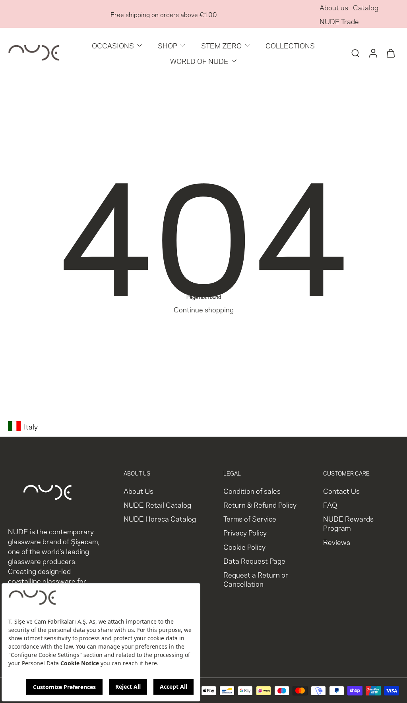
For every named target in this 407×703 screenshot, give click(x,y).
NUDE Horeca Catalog (160, 518)
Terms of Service (249, 518)
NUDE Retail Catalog (157, 504)
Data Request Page (254, 559)
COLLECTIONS (290, 45)
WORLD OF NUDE (199, 60)
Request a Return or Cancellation (255, 578)
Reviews (336, 541)
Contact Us (341, 490)
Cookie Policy (244, 546)
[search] (355, 53)
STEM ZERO (221, 45)
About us (334, 7)
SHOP (167, 45)
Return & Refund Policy (260, 504)
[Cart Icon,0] (390, 52)
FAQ (330, 504)
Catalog (365, 7)
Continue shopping (204, 309)
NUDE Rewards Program (348, 523)
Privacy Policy (245, 532)
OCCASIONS (113, 45)
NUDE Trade (339, 20)
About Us (138, 490)
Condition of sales (252, 490)
